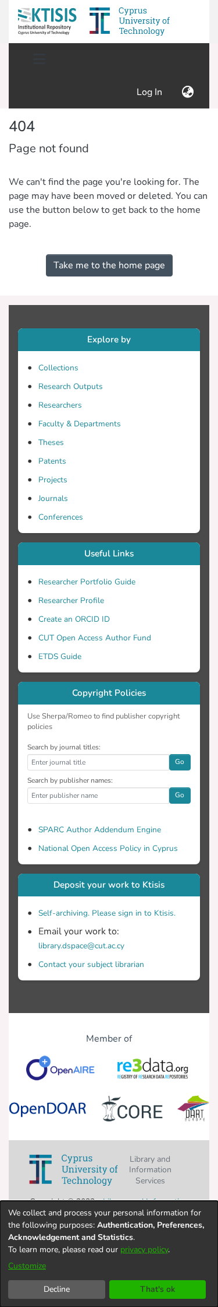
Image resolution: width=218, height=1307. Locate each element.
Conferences (60, 517)
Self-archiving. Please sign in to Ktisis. (107, 913)
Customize (27, 1265)
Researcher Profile (71, 600)
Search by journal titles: (64, 747)
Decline (57, 1289)
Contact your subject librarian (91, 964)
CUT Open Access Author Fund (94, 637)
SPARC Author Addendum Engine (99, 829)
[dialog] (109, 1254)
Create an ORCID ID (74, 619)
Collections (58, 367)
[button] (47, 21)
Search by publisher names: (70, 780)
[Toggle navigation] (39, 59)
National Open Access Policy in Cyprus (108, 848)
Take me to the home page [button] (109, 265)
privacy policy (144, 1249)
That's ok (157, 1289)
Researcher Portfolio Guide (86, 581)
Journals (53, 498)
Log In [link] (150, 92)
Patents (52, 461)
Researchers (60, 405)
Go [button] (179, 761)
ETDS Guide (59, 656)
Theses (51, 442)
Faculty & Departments (79, 423)
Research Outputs (70, 386)
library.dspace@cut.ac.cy (81, 945)
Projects (52, 479)
